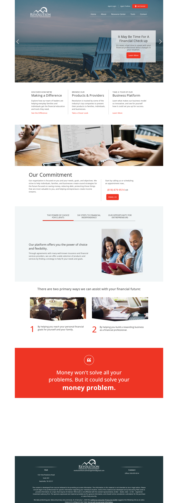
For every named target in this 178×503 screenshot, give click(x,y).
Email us (112, 197)
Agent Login (112, 6)
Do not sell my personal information (100, 502)
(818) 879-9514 (116, 189)
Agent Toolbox (125, 6)
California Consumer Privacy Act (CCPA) (103, 500)
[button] (93, 14)
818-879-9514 (134, 473)
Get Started (141, 6)
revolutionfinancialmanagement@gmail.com (89, 470)
